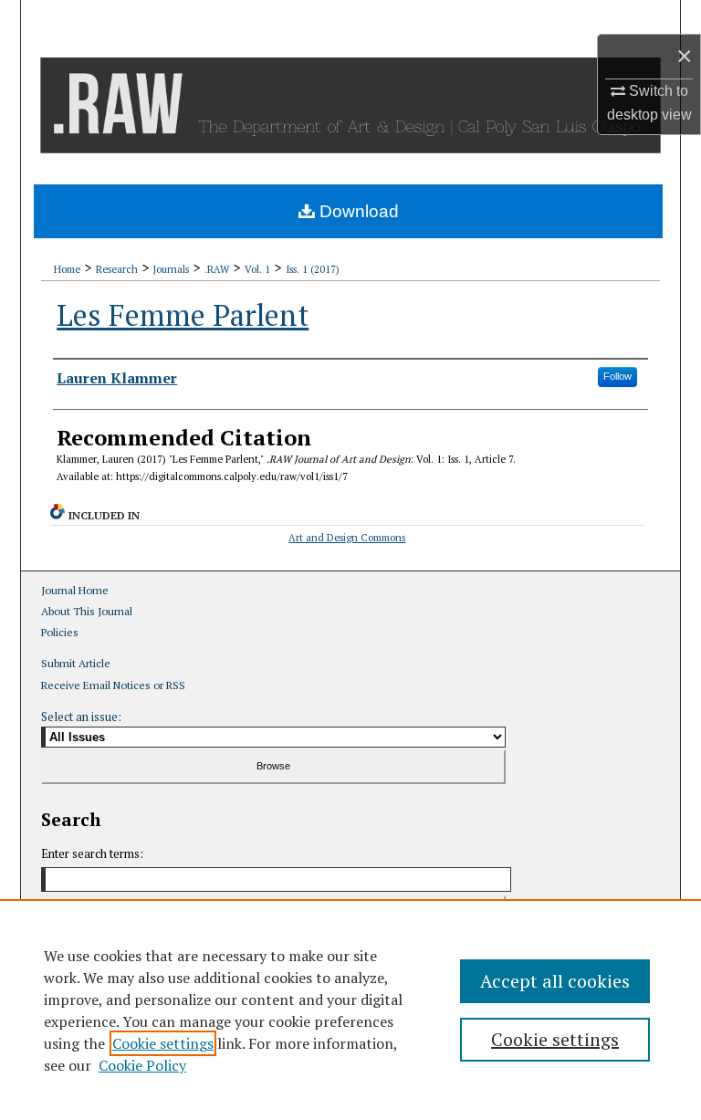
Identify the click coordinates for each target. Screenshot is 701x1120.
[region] (350, 1009)
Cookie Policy (142, 1065)
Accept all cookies (555, 980)
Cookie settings (163, 1043)
